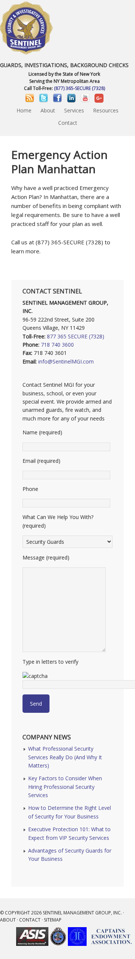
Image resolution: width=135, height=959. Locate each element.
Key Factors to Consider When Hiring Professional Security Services (65, 787)
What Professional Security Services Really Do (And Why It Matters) (65, 757)
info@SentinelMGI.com (66, 361)
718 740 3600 (57, 344)
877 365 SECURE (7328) (75, 336)
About (8, 920)
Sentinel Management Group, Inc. (82, 913)
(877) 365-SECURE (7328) (79, 88)
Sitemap (53, 920)
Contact (29, 920)
